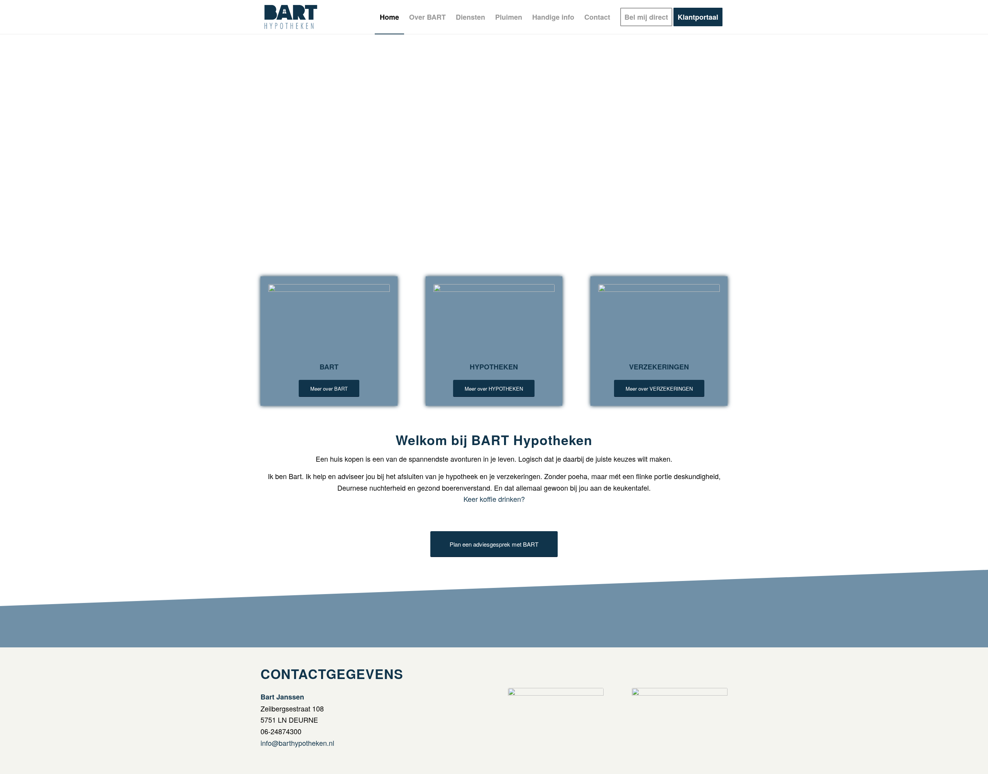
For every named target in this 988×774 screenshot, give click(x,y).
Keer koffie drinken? (494, 499)
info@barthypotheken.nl (297, 743)
